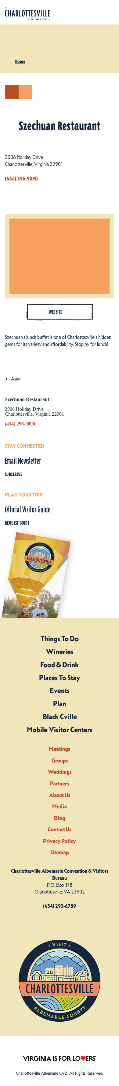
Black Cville (59, 716)
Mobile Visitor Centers (59, 729)
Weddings (60, 771)
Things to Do (60, 639)
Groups (59, 760)
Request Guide (17, 523)
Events (60, 690)
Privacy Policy (59, 840)
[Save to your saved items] (25, 92)
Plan (59, 703)
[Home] (27, 13)
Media (59, 806)
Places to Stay (59, 677)
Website (55, 312)
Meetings (59, 748)
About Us (59, 795)
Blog (59, 818)
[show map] (12, 92)
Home (20, 61)
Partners (59, 783)
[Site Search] (94, 12)
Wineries (60, 651)
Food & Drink (59, 665)
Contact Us (59, 829)
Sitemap (59, 852)
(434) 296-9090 (21, 178)
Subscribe (13, 474)
